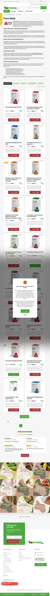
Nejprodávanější (32, 83)
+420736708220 (40, 555)
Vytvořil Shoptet (34, 594)
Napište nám (5, 575)
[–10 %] (13, 205)
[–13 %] (35, 133)
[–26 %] (13, 387)
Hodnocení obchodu (25, 432)
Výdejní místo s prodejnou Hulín (25, 558)
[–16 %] (13, 133)
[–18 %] (13, 97)
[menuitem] (6, 11)
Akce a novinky (6, 565)
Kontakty (5, 1)
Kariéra (20, 560)
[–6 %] (35, 168)
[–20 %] (35, 387)
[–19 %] (35, 97)
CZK (43, 1)
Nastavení (25, 314)
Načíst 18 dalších (24, 416)
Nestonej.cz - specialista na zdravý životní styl (34, 589)
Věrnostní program (7, 558)
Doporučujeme (7, 83)
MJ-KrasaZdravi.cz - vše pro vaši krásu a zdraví (16, 589)
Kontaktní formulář (40, 564)
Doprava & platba (11, 1)
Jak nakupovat (6, 567)
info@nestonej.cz (40, 552)
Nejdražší (23, 83)
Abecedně (41, 83)
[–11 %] (35, 242)
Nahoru (8, 421)
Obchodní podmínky (7, 569)
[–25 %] (35, 351)
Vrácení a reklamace (7, 560)
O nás (4, 573)
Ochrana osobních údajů (8, 571)
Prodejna (17, 1)
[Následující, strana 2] (24, 425)
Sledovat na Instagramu (26, 516)
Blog (4, 563)
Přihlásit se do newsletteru (13, 541)
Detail (35, 265)
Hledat (30, 7)
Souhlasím (26, 311)
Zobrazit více (25, 455)
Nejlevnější (16, 83)
